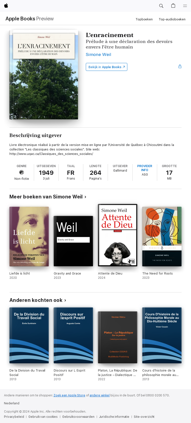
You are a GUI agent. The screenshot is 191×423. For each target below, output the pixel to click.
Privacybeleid (14, 417)
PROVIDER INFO (144, 168)
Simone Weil (98, 54)
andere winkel (99, 395)
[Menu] (185, 6)
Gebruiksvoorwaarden (78, 417)
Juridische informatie (114, 417)
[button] (161, 6)
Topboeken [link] (144, 19)
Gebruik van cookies (43, 417)
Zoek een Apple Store (69, 395)
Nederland (11, 403)
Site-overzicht (144, 417)
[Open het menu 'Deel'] (180, 67)
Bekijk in (105, 67)
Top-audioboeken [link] (172, 19)
